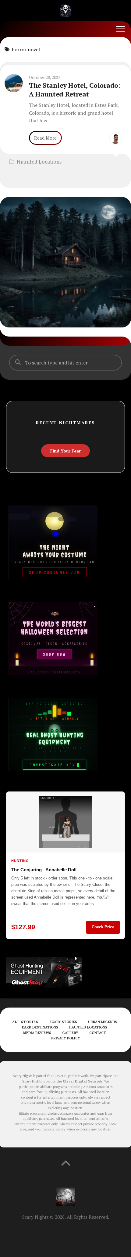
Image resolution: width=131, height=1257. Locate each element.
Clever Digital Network (82, 1081)
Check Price (103, 927)
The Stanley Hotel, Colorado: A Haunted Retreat (74, 89)
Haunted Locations (39, 161)
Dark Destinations (40, 1027)
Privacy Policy (65, 1038)
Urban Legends (102, 1022)
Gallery (70, 1033)
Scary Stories (63, 1022)
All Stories (25, 1022)
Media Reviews (37, 1033)
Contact (97, 1033)
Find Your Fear (65, 451)
